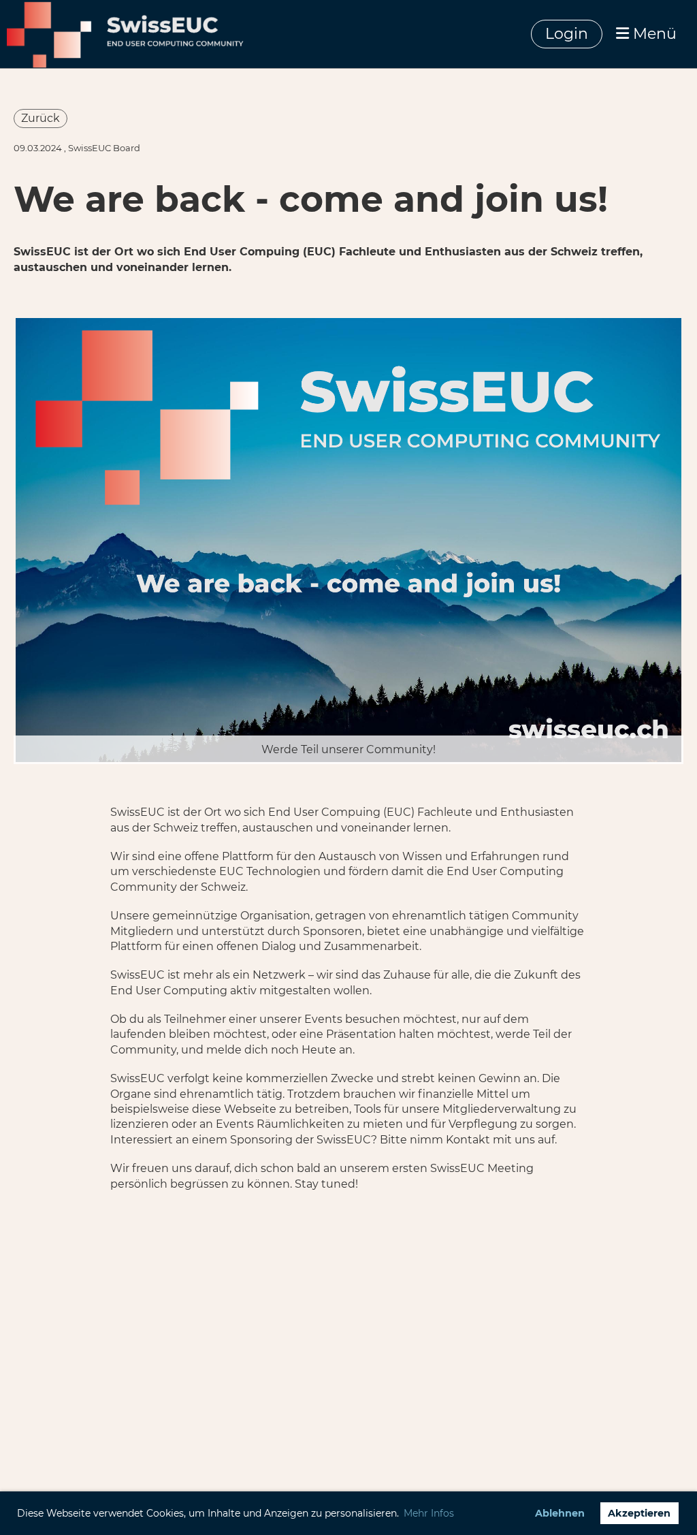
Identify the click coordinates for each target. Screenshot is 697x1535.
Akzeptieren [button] (639, 1513)
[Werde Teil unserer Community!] (348, 539)
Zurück (40, 118)
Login (566, 34)
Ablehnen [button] (560, 1513)
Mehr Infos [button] (429, 1513)
